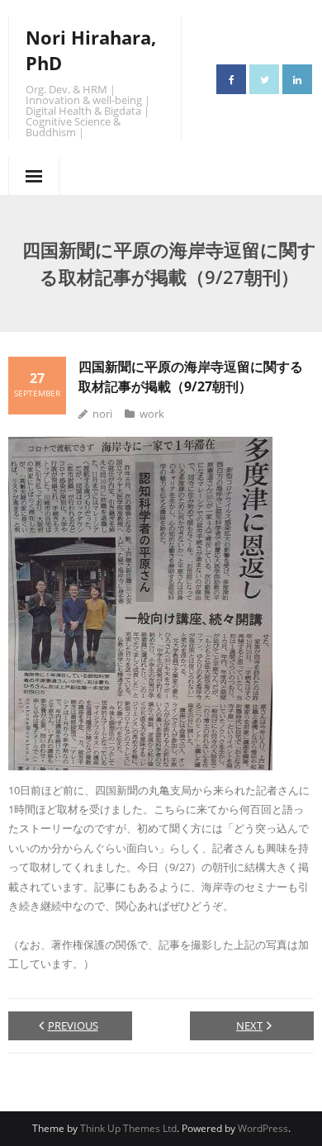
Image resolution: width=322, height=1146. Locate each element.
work (152, 413)
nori (102, 413)
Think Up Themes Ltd (128, 1128)
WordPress (263, 1128)
